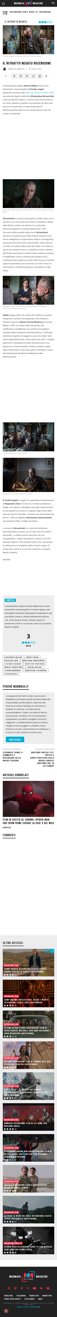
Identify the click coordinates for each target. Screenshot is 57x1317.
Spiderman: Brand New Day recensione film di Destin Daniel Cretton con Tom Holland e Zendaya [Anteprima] (28, 1154)
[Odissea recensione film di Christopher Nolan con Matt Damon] (28, 1179)
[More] (46, 76)
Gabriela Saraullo (16, 69)
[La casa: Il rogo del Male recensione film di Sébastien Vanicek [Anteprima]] (28, 1209)
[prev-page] (47, 951)
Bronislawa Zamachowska (33, 660)
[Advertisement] (28, 147)
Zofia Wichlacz (11, 674)
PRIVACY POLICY (22, 1307)
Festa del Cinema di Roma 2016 (39, 92)
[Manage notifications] (6, 1311)
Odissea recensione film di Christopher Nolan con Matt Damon (25, 1186)
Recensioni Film (11, 965)
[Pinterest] (27, 76)
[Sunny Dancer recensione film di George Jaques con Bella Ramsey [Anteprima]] (28, 962)
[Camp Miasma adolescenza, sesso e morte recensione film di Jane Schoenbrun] (28, 993)
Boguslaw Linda (11, 660)
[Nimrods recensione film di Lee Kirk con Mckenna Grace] (28, 1117)
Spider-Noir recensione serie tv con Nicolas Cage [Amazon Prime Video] (28, 1248)
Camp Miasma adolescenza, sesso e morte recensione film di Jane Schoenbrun (26, 1001)
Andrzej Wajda (32, 657)
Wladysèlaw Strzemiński (36, 670)
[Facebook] (14, 76)
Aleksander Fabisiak (13, 657)
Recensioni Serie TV (13, 1243)
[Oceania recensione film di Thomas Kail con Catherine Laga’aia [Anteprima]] (28, 1055)
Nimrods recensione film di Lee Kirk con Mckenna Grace (25, 1124)
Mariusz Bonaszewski (14, 667)
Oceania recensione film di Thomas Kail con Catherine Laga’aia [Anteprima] (27, 1063)
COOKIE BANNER (34, 1307)
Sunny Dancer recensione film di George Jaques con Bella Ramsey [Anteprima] (25, 970)
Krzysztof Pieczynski (35, 664)
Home (5, 11)
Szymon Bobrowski (12, 670)
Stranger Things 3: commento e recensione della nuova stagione (13, 756)
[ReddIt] (33, 76)
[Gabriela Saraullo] (5, 69)
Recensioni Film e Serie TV (23, 11)
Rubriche (7, 827)
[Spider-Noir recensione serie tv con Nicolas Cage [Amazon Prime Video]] (28, 1240)
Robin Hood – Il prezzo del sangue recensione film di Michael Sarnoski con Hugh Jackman (26, 1092)
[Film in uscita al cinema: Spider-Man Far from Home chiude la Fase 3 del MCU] (28, 799)
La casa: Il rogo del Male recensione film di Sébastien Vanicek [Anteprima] (27, 1217)
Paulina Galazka (34, 667)
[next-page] (52, 951)
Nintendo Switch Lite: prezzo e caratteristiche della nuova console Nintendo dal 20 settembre (42, 759)
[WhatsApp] (39, 76)
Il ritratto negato (12, 664)
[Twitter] (20, 76)
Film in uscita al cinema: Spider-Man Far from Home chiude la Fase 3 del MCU (28, 821)
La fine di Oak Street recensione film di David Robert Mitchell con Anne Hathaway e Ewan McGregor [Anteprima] (27, 1030)
